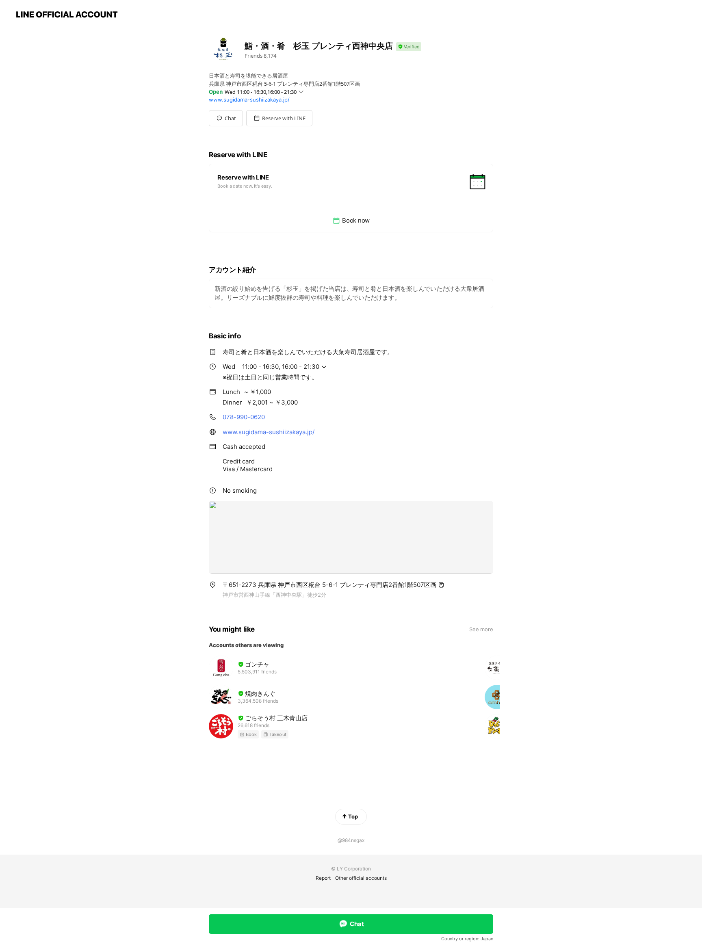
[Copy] (441, 585)
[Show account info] (408, 47)
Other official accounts (361, 878)
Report (323, 878)
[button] (279, 118)
